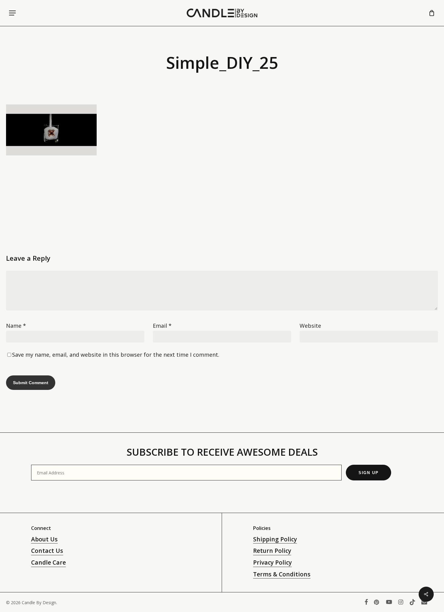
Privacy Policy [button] (272, 562)
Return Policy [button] (272, 551)
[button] (12, 13)
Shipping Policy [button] (275, 539)
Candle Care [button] (48, 562)
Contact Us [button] (47, 551)
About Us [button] (44, 539)
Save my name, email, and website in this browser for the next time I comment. (115, 354)
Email (162, 325)
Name (16, 325)
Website (310, 325)
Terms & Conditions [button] (281, 574)
